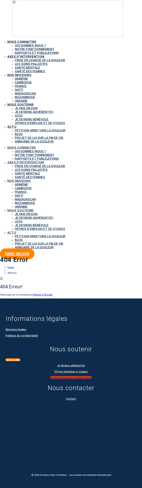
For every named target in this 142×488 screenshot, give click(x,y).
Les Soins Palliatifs (31, 64)
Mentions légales (16, 329)
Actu (11, 127)
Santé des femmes (30, 71)
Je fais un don (26, 108)
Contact (71, 398)
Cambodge (23, 82)
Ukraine (21, 101)
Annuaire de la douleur (34, 141)
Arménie (21, 79)
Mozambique (25, 97)
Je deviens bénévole (31, 119)
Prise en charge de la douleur (40, 60)
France (21, 86)
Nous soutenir (20, 104)
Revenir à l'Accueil (42, 294)
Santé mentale (27, 67)
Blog (19, 134)
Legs (19, 115)
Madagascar (25, 93)
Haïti (19, 90)
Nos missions (19, 75)
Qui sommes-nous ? (30, 45)
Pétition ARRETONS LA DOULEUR (40, 130)
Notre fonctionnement (34, 49)
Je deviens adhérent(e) (34, 112)
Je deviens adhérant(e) (71, 365)
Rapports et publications (37, 53)
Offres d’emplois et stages (71, 371)
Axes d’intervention (25, 56)
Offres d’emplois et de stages (40, 123)
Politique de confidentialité (22, 335)
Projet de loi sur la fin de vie (39, 138)
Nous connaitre (21, 42)
